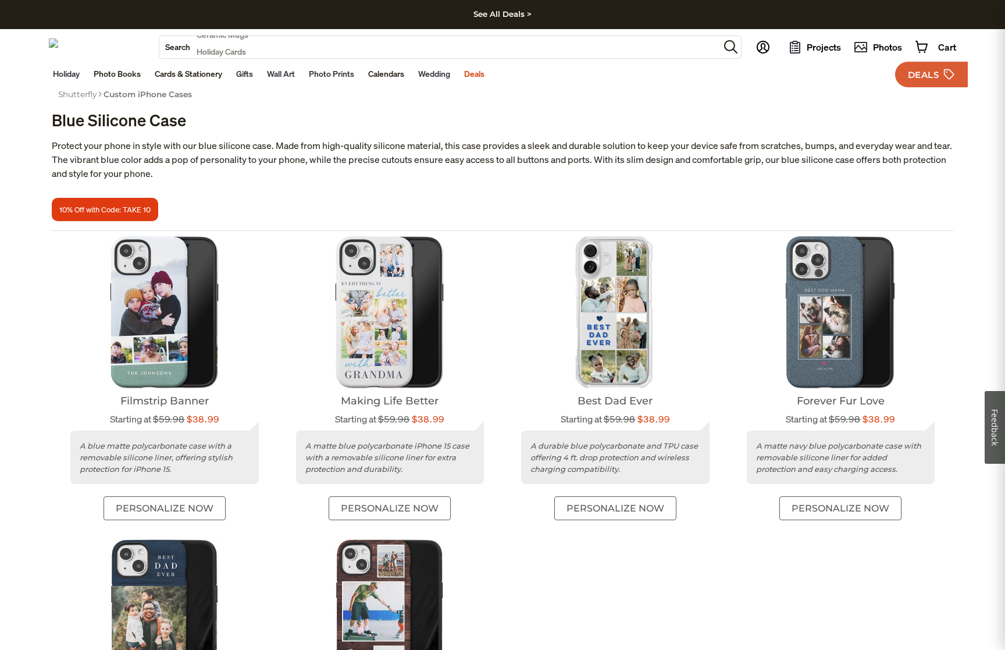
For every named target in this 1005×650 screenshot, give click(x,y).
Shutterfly (77, 94)
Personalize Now (164, 508)
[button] (731, 47)
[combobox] (439, 47)
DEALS (923, 74)
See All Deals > (502, 14)
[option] (77, 94)
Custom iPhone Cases (148, 94)
